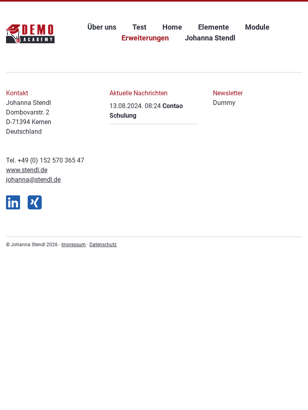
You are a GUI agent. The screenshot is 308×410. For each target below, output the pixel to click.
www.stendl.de (26, 170)
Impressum (73, 244)
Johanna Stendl (210, 38)
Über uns (101, 27)
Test (139, 27)
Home (172, 27)
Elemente (213, 27)
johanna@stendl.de (33, 179)
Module (257, 27)
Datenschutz (103, 244)
